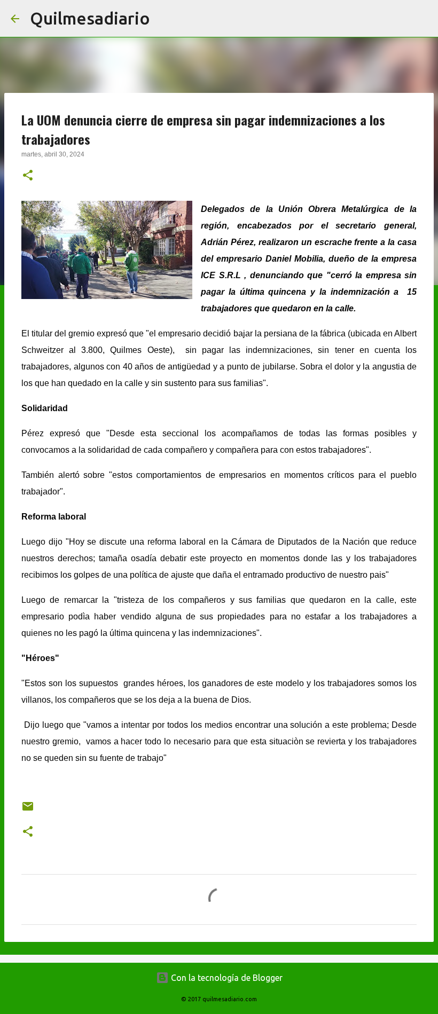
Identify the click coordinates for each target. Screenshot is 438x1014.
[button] (27, 176)
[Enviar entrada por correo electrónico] (27, 810)
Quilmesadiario (90, 18)
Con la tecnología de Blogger (226, 977)
